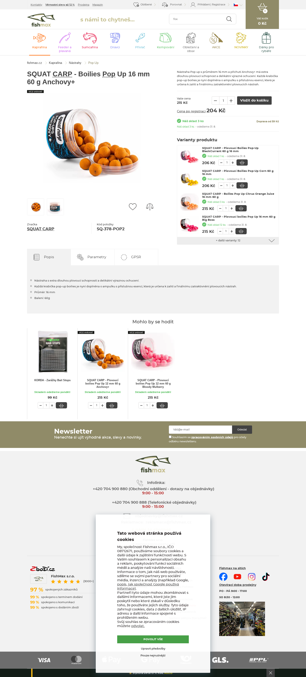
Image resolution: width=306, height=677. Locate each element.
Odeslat (242, 429)
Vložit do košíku (242, 162)
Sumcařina (90, 47)
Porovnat (174, 5)
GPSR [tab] (136, 257)
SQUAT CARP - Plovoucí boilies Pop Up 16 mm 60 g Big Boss (238, 218)
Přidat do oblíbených (132, 206)
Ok (270, 673)
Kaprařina (39, 47)
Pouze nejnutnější (153, 655)
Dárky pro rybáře (266, 49)
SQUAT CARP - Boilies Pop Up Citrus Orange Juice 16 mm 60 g (238, 195)
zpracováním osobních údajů (212, 437)
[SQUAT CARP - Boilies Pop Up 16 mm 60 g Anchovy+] (92, 139)
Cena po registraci (191, 111)
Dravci (115, 47)
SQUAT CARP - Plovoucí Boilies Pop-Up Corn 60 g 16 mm (238, 173)
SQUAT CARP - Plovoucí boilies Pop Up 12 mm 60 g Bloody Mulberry (153, 383)
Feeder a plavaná (64, 49)
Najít (229, 19)
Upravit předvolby (153, 648)
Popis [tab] (49, 257)
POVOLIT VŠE (153, 639)
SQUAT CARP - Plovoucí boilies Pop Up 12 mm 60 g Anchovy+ (102, 383)
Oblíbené (146, 4)
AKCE (216, 47)
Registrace (218, 4)
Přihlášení (204, 4)
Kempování (165, 47)
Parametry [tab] (96, 257)
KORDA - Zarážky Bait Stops (52, 380)
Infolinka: (156, 483)
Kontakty (36, 5)
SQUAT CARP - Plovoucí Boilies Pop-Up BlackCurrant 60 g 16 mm (230, 150)
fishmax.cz (41, 20)
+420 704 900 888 (129, 503)
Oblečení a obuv (191, 49)
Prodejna (83, 5)
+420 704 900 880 (110, 489)
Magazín (97, 5)
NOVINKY (241, 47)
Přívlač (140, 47)
